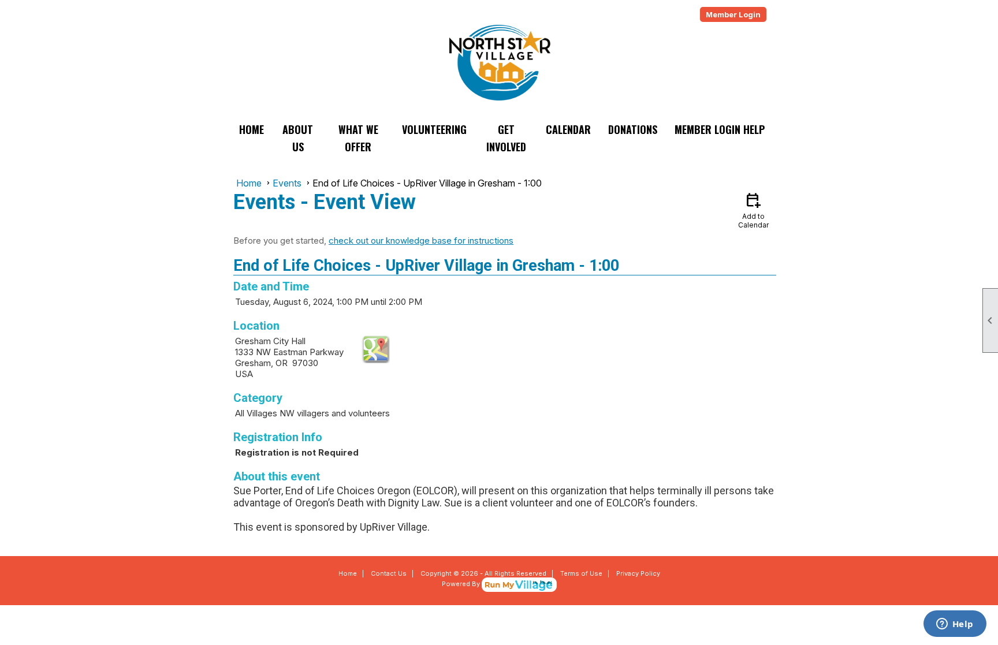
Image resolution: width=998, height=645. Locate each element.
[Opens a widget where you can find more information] (954, 624)
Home (251, 129)
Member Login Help (720, 129)
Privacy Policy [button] (638, 573)
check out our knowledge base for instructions (421, 240)
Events (287, 183)
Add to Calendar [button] (753, 210)
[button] (298, 138)
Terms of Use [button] (581, 573)
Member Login (733, 14)
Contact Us (389, 573)
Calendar (568, 129)
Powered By (462, 584)
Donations (632, 129)
